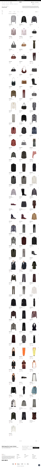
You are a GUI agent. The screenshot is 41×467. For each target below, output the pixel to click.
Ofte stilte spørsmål (26, 455)
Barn (2, 10)
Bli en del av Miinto (18, 457)
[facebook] (6, 460)
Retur (25, 457)
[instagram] (2, 460)
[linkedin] (3, 460)
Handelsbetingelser (34, 455)
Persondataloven (34, 456)
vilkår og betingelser (29, 449)
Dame (2, 11)
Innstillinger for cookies (34, 458)
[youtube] (5, 460)
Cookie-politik (33, 457)
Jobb (17, 456)
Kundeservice (25, 456)
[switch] (21, 12)
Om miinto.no (18, 455)
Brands (17, 458)
